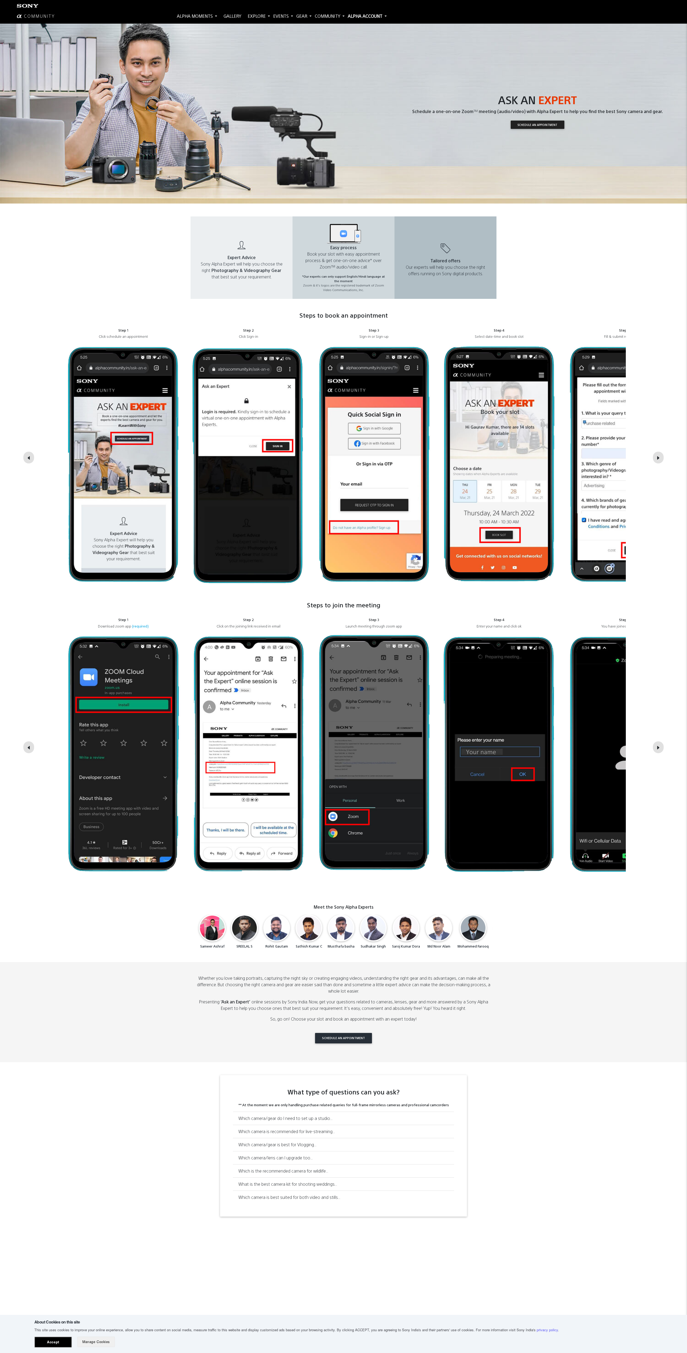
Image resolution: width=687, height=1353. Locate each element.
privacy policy (547, 1329)
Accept (53, 1342)
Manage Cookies (95, 1341)
